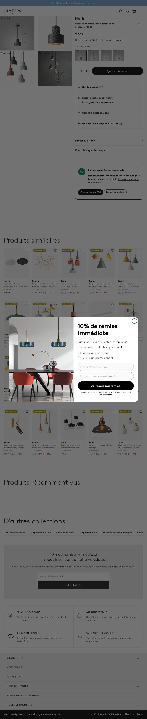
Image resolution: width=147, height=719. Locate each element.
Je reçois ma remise (105, 386)
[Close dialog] (134, 321)
